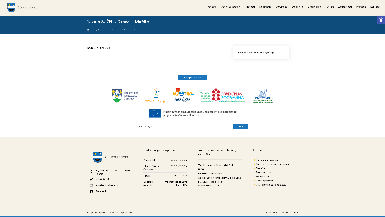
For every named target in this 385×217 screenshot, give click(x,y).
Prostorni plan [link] (263, 172)
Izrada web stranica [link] (288, 212)
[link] (381, 20)
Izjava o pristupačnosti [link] (268, 160)
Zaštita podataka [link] (265, 180)
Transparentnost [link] (193, 77)
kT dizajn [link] (271, 212)
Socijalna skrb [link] (263, 176)
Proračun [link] (260, 168)
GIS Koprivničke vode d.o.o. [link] (271, 184)
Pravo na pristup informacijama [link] (272, 164)
